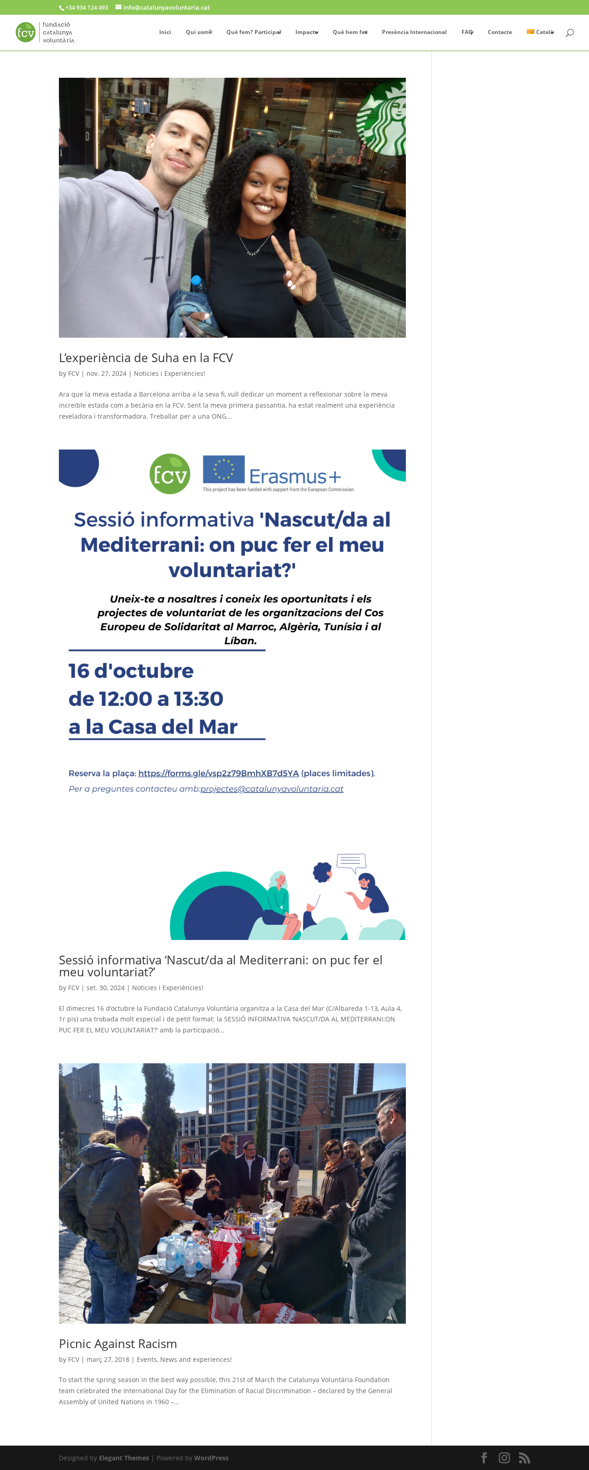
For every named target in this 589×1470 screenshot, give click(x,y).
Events (147, 1359)
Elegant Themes (124, 1457)
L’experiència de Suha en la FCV (146, 357)
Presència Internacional (414, 32)
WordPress (211, 1457)
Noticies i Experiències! (169, 373)
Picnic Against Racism (118, 1343)
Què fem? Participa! (253, 32)
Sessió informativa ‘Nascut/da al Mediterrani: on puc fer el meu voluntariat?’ (221, 965)
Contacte (500, 32)
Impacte (306, 32)
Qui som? (199, 32)
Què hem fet (350, 32)
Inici (165, 32)
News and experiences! (196, 1359)
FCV (73, 373)
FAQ (467, 32)
